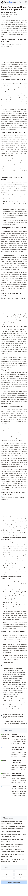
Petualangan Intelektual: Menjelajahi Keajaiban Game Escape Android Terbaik (12, 850)
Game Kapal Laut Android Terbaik (10, 831)
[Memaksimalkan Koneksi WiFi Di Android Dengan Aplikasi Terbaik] (26, 723)
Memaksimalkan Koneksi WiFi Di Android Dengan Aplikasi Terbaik (14, 722)
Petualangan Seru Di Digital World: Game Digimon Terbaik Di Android (12, 860)
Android (8, 16)
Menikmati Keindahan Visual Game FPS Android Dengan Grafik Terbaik (12, 845)
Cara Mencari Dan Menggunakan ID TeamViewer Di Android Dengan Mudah (14, 715)
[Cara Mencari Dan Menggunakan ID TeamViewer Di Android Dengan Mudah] (2, 715)
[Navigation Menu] (25, 2)
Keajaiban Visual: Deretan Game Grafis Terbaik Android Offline (12, 840)
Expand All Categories (14, 882)
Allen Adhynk (5, 14)
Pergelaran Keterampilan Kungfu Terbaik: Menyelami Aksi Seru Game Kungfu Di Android (13, 827)
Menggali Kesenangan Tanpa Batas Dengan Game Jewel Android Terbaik (13, 835)
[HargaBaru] (8, 2)
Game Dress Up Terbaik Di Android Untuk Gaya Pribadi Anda (12, 855)
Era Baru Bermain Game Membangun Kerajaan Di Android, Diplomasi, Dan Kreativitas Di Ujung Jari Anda (11, 822)
